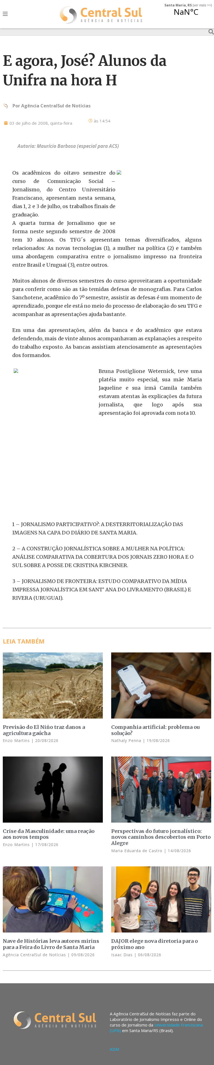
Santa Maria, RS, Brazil (186, 15)
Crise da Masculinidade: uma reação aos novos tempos (48, 834)
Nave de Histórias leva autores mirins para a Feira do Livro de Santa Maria (51, 944)
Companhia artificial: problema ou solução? (155, 730)
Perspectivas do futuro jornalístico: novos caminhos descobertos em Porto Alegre (161, 837)
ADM (114, 1049)
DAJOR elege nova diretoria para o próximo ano (154, 944)
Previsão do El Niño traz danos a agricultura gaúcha (44, 730)
